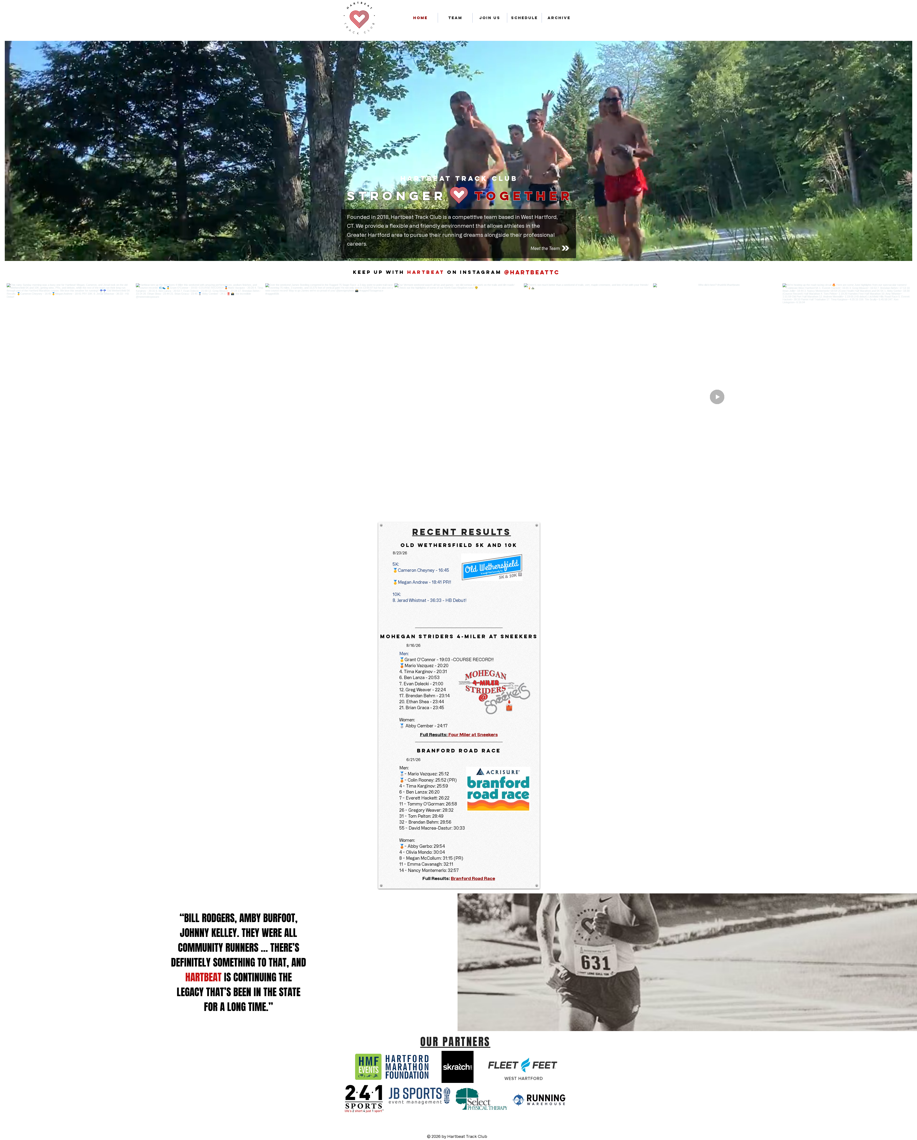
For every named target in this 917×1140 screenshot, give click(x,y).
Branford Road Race (473, 878)
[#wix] (564, 272)
